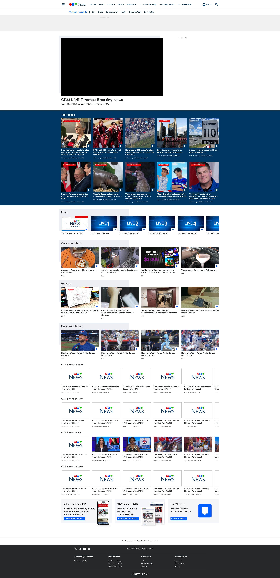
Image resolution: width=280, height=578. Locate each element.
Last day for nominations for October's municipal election (169, 151)
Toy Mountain (149, 12)
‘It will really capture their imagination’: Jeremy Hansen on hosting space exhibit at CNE (203, 196)
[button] (214, 226)
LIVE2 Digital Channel (129, 233)
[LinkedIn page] (89, 548)
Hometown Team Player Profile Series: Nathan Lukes (78, 354)
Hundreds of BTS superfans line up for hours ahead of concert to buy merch (139, 152)
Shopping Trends (166, 4)
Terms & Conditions (115, 563)
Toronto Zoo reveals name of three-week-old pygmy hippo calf (107, 195)
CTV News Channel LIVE (72, 233)
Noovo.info (179, 561)
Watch (121, 4)
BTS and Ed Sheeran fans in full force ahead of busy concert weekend (107, 152)
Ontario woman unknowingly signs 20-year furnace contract (119, 271)
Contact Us (138, 541)
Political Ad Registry (115, 566)
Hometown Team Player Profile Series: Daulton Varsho (158, 354)
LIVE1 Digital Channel (100, 233)
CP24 (143, 561)
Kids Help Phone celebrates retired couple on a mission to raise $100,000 (79, 311)
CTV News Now (184, 4)
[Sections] (63, 4)
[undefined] (76, 381)
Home (93, 4)
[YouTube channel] (84, 548)
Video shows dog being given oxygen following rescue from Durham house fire (138, 196)
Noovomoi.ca (179, 563)
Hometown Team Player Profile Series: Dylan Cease (198, 354)
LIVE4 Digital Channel (187, 233)
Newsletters (148, 541)
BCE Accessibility (80, 561)
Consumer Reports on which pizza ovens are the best (78, 271)
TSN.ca (144, 566)
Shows (100, 12)
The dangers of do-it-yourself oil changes (199, 270)
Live (93, 12)
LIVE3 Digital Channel (158, 233)
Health (123, 12)
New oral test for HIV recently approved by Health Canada (200, 311)
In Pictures (132, 4)
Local (101, 4)
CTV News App (127, 541)
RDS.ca (177, 566)
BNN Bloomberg (147, 563)
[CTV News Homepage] (77, 4)
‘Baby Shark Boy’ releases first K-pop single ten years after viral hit (172, 195)
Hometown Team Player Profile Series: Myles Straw (118, 354)
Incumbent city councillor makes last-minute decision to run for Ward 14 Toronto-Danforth (75, 152)
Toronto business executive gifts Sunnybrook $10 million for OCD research (159, 311)
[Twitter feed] (75, 548)
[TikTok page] (80, 548)
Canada (111, 4)
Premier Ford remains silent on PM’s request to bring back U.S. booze (75, 196)
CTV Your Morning (148, 4)
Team (156, 541)
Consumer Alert (112, 12)
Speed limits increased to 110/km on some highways (203, 151)
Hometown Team (135, 12)
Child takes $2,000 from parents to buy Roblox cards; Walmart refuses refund (158, 271)
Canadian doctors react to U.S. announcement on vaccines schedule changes (117, 312)
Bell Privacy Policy (114, 561)
